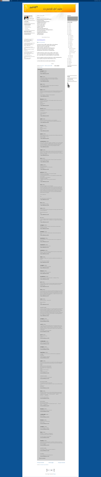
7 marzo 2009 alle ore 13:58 (44, 205)
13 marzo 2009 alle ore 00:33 (44, 437)
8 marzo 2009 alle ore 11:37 (44, 241)
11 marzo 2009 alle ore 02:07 (44, 357)
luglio (70, 42)
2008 (69, 58)
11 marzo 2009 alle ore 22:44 (44, 398)
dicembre (70, 35)
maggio (70, 44)
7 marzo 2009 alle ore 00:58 (44, 81)
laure (41, 158)
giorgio (41, 133)
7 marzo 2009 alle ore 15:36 (44, 214)
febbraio (70, 55)
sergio (41, 149)
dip (27, 39)
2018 (69, 26)
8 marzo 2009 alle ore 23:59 (44, 262)
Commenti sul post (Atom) (44, 464)
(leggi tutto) (28, 41)
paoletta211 (42, 231)
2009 (69, 34)
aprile (70, 46)
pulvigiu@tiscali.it (27, 22)
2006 (69, 61)
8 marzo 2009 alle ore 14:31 (44, 247)
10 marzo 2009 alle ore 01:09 (44, 331)
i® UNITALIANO (42, 341)
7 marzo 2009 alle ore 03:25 (44, 115)
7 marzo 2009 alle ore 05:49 (44, 138)
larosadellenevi (42, 276)
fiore (41, 202)
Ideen (41, 76)
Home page (51, 462)
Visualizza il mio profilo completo (31, 18)
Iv (40, 217)
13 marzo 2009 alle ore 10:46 (44, 450)
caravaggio (42, 265)
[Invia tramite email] (54, 65)
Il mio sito (26, 28)
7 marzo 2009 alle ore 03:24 (44, 105)
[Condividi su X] (56, 65)
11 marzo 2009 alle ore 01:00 (44, 349)
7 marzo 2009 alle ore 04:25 (44, 122)
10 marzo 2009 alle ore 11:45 (44, 343)
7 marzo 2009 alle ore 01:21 (44, 86)
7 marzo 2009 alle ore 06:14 (44, 146)
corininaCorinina (43, 141)
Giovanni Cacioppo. (72, 52)
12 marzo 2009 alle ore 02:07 (44, 405)
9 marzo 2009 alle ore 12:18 (44, 286)
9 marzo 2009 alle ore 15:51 (44, 315)
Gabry (41, 89)
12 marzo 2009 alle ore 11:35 (44, 423)
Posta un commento (42, 458)
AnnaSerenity (42, 238)
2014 (69, 27)
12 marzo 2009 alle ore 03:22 (44, 411)
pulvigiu (31, 16)
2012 (69, 30)
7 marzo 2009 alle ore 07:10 (44, 155)
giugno (70, 43)
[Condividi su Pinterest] (58, 65)
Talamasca (42, 270)
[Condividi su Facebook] (57, 65)
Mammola (41, 99)
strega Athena (42, 352)
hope (41, 84)
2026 (69, 23)
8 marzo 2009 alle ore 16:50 (44, 253)
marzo (70, 47)
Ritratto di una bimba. (72, 48)
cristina (41, 164)
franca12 (41, 125)
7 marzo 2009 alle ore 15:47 (44, 222)
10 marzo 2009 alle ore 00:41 (44, 321)
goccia (41, 334)
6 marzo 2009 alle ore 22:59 (44, 73)
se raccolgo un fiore (29, 43)
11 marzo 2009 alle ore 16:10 (44, 378)
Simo (41, 289)
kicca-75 (41, 108)
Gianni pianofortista (28, 27)
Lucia (41, 208)
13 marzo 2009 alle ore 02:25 (44, 445)
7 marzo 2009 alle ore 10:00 (44, 169)
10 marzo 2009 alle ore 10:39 (44, 338)
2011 (69, 31)
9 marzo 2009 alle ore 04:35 (44, 273)
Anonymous (29, 55)
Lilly (41, 184)
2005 (69, 62)
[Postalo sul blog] (55, 65)
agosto (70, 40)
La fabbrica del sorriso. (72, 51)
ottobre (70, 38)
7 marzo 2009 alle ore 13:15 (44, 199)
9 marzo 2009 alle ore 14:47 (44, 304)
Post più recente (40, 462)
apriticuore (42, 172)
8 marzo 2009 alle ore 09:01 (44, 235)
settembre (71, 39)
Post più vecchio (61, 462)
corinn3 (41, 324)
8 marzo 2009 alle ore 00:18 (44, 228)
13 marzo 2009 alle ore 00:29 (44, 429)
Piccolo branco (27, 29)
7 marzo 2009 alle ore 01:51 (44, 96)
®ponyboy (42, 408)
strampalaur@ (42, 244)
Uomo (28, 51)
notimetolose (42, 250)
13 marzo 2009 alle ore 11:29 (44, 456)
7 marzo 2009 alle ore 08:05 (44, 161)
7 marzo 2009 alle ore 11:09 (44, 181)
